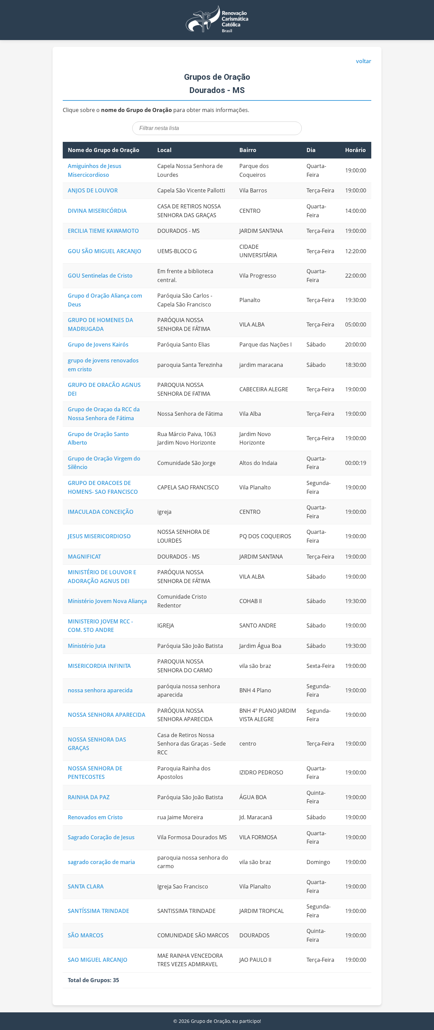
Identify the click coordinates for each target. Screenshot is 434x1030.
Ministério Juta (86, 646)
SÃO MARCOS (85, 935)
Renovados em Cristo (95, 817)
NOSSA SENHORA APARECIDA (106, 714)
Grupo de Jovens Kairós (98, 344)
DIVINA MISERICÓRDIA (97, 210)
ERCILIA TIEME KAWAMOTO (103, 231)
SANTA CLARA (86, 886)
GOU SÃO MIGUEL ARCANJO (104, 251)
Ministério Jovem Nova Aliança (107, 601)
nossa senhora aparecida (100, 690)
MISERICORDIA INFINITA (99, 666)
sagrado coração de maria (101, 862)
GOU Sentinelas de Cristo (100, 275)
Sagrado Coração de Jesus (101, 837)
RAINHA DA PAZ (89, 797)
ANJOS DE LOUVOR (93, 190)
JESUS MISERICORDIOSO (99, 536)
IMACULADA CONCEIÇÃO (101, 512)
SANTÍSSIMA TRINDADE (98, 911)
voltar (363, 61)
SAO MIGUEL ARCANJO (97, 959)
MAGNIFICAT (84, 556)
